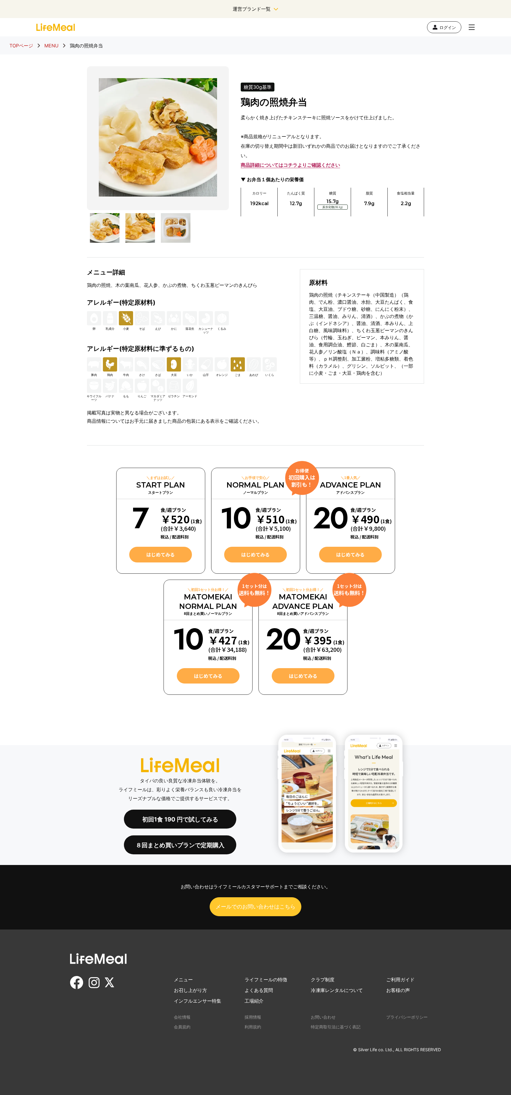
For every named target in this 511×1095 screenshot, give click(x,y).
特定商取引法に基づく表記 (335, 1026)
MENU (51, 46)
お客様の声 (398, 990)
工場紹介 (254, 1001)
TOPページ (21, 46)
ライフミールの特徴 (266, 980)
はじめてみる (160, 554)
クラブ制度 (322, 980)
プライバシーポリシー (407, 1017)
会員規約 (182, 1026)
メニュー (183, 980)
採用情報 (253, 1017)
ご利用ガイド (400, 980)
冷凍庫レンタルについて (337, 990)
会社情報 (182, 1017)
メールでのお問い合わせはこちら (255, 906)
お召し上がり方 (190, 990)
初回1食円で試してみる (180, 819)
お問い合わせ (323, 1017)
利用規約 (253, 1026)
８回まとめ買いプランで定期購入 (180, 845)
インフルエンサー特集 (197, 1001)
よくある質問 (259, 990)
